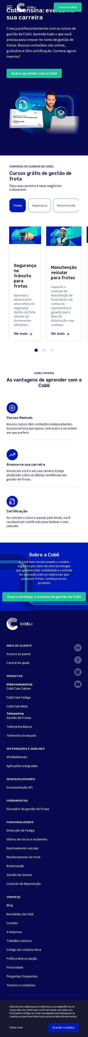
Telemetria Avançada (21, 735)
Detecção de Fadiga (20, 830)
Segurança (39, 205)
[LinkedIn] (78, 648)
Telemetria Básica (19, 726)
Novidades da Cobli (20, 914)
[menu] (9, 7)
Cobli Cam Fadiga (19, 697)
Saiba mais (16, 1027)
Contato (12, 923)
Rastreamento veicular (22, 848)
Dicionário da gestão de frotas (28, 809)
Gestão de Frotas (19, 718)
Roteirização (15, 866)
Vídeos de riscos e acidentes (27, 839)
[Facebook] (78, 660)
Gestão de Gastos (19, 875)
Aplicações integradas (22, 766)
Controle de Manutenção (24, 884)
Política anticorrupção (22, 958)
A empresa (14, 932)
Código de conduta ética (24, 949)
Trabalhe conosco (19, 941)
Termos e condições (21, 985)
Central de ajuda (18, 663)
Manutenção (66, 205)
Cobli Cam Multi (17, 706)
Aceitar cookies (63, 1027)
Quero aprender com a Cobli (34, 74)
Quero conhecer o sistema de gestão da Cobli (44, 597)
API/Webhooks (17, 757)
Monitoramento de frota (23, 857)
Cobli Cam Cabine (19, 688)
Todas (17, 205)
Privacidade (15, 967)
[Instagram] (78, 672)
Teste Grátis (67, 7)
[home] (26, 7)
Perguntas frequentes (22, 976)
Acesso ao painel (19, 654)
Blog (10, 905)
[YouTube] (78, 684)
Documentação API (20, 787)
